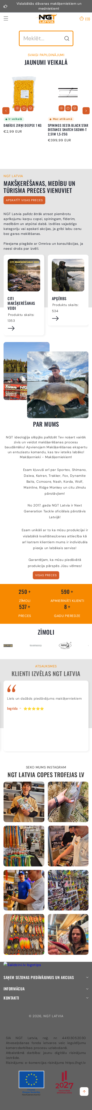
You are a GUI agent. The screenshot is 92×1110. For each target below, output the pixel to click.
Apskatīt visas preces (24, 200)
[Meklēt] (66, 38)
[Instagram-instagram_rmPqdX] (68, 846)
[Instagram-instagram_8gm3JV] (24, 846)
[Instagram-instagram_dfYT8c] (68, 934)
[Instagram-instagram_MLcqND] (24, 934)
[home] (57, 1105)
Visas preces (46, 575)
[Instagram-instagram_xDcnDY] (68, 802)
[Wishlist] (34, 1105)
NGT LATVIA (53, 1016)
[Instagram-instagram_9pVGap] (24, 802)
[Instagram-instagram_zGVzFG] (24, 890)
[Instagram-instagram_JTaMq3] (68, 890)
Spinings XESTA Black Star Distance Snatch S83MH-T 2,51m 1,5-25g (68, 129)
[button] (9, 18)
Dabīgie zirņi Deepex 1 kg (23, 125)
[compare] (30, 108)
